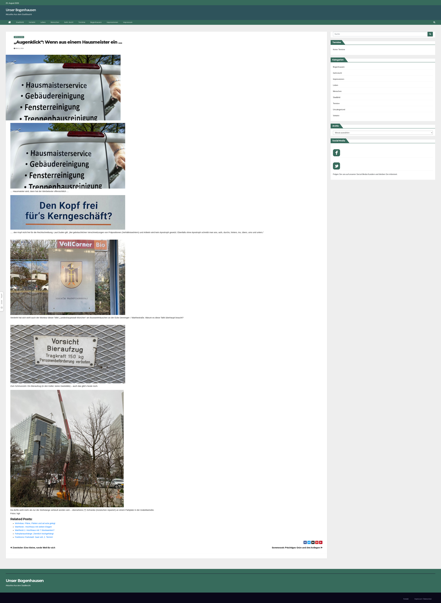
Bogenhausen (96, 22)
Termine (81, 22)
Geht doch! (68, 22)
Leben (43, 22)
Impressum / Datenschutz (423, 599)
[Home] (10, 22)
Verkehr (32, 22)
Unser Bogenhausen (21, 9)
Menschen (55, 22)
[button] (434, 22)
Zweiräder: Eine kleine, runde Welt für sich (34, 547)
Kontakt (406, 599)
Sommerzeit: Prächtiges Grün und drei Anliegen (296, 547)
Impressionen (112, 22)
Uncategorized (339, 110)
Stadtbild (20, 22)
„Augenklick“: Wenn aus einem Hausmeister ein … (68, 42)
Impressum (127, 22)
